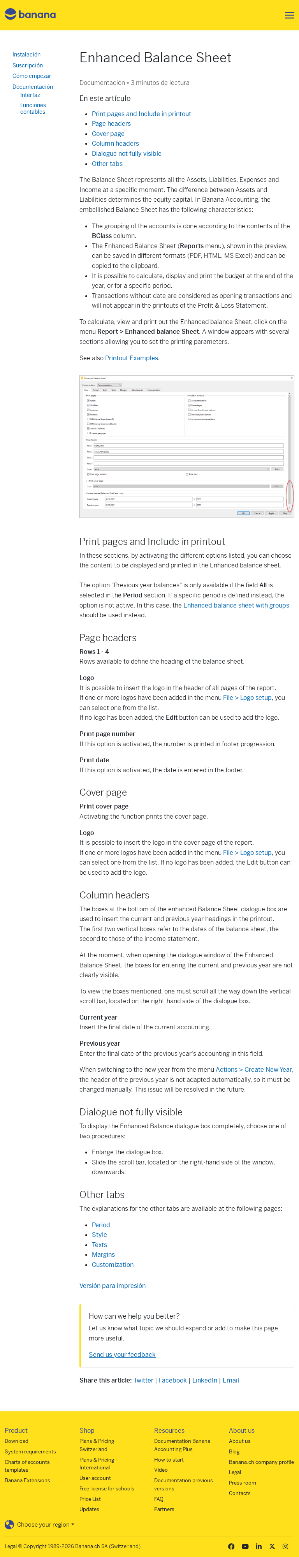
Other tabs (107, 164)
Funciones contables (33, 109)
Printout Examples (131, 358)
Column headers (115, 143)
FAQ (159, 1499)
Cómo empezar (31, 75)
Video (161, 1470)
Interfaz (30, 95)
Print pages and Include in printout (141, 114)
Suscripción (27, 65)
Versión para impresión (112, 1286)
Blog (234, 1451)
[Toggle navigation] (287, 15)
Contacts (240, 1493)
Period (101, 1225)
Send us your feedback (122, 1355)
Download (16, 1441)
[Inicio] (30, 15)
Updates (89, 1509)
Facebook (173, 1380)
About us (240, 1441)
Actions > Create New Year (254, 1070)
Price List (90, 1499)
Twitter (143, 1380)
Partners (164, 1509)
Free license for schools (106, 1488)
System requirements (30, 1451)
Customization (113, 1265)
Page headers (111, 124)
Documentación (32, 86)
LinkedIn (204, 1380)
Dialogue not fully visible (127, 154)
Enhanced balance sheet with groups (236, 605)
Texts (99, 1245)
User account (95, 1478)
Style (99, 1235)
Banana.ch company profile (261, 1462)
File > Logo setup (247, 698)
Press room (242, 1483)
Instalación (26, 54)
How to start (169, 1460)
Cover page (108, 134)
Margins (103, 1255)
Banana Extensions (27, 1480)
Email (231, 1380)
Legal (235, 1472)
